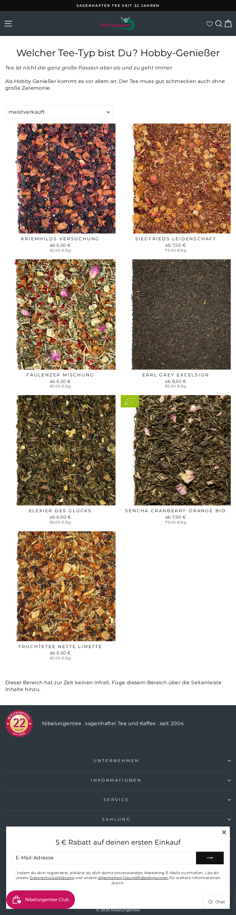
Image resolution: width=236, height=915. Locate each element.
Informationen (116, 780)
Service (116, 799)
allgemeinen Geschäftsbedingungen (133, 877)
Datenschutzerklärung (52, 877)
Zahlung (116, 819)
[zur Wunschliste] (209, 23)
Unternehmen (116, 760)
